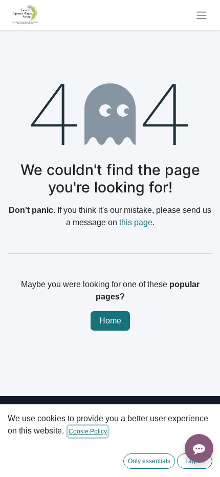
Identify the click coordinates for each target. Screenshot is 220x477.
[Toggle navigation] (201, 15)
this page (135, 222)
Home (110, 320)
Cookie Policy (88, 431)
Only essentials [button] (149, 461)
